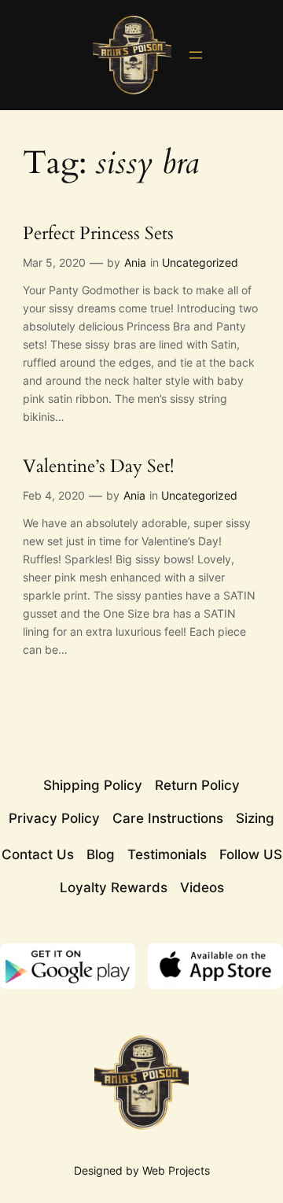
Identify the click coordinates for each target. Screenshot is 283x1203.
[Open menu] (195, 55)
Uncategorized (200, 262)
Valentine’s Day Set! (98, 467)
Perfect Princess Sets (98, 234)
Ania (135, 262)
